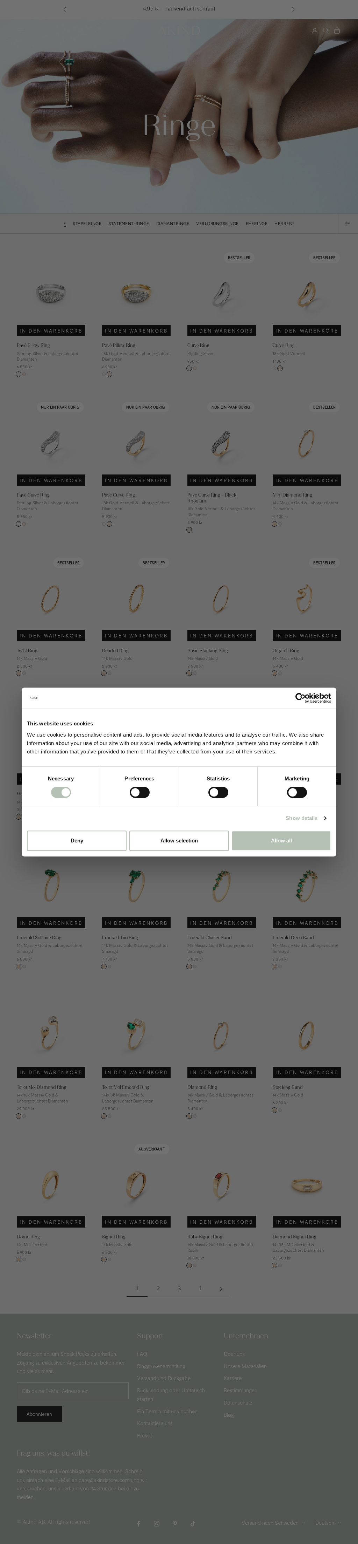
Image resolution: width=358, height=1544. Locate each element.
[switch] (140, 792)
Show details (301, 818)
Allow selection (179, 840)
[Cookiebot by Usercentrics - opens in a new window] (300, 698)
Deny (77, 840)
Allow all (281, 840)
